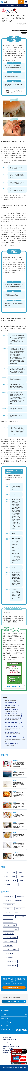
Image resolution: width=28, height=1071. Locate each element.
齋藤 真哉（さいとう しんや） (13, 705)
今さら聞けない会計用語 (10, 965)
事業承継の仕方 (8, 921)
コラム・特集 (7, 5)
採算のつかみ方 (19, 909)
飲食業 (6, 872)
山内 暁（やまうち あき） (11, 732)
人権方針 (5, 1042)
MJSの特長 (4, 1010)
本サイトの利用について (8, 1039)
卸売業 (20, 872)
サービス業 (21, 876)
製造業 (6, 876)
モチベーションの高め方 (10, 937)
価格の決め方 (18, 913)
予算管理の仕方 (20, 897)
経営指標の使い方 (8, 933)
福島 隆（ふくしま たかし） (12, 718)
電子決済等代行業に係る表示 (9, 1052)
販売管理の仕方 (8, 909)
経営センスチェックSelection (14, 686)
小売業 (13, 872)
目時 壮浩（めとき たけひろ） (13, 722)
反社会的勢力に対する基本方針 (10, 1046)
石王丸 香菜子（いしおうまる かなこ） (13, 737)
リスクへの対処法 (8, 953)
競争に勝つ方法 (8, 945)
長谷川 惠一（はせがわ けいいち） (14, 709)
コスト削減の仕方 (8, 957)
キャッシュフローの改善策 (10, 929)
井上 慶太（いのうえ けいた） (13, 714)
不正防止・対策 (20, 917)
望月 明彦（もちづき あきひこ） (13, 726)
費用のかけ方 (7, 913)
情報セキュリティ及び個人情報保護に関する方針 (9, 1049)
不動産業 (6, 880)
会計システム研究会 (9, 702)
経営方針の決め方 (8, 917)
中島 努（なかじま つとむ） (12, 743)
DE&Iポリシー (6, 1044)
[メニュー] (26, 2)
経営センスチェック (16, 5)
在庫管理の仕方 (18, 901)
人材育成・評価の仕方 (9, 925)
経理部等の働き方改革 (9, 941)
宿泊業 (14, 880)
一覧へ (11, 1029)
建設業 (13, 876)
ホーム (2, 5)
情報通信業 (7, 884)
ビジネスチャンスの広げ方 (10, 949)
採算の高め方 (7, 901)
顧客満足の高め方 (8, 897)
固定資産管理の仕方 (9, 905)
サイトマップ (6, 1037)
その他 (15, 884)
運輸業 (21, 880)
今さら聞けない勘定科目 (10, 961)
